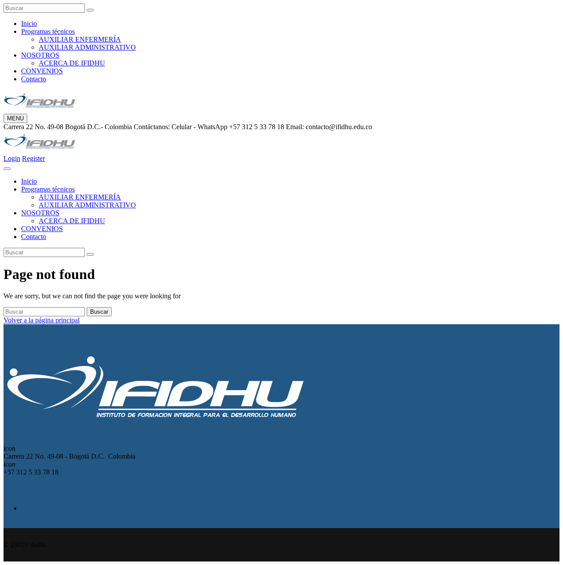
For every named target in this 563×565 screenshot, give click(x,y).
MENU (15, 118)
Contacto (33, 79)
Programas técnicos (48, 31)
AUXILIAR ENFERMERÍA (80, 39)
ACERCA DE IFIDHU (72, 63)
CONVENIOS (42, 71)
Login (12, 158)
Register (33, 158)
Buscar (99, 311)
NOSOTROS (40, 55)
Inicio (29, 23)
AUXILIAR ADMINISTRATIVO (87, 47)
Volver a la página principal (42, 320)
